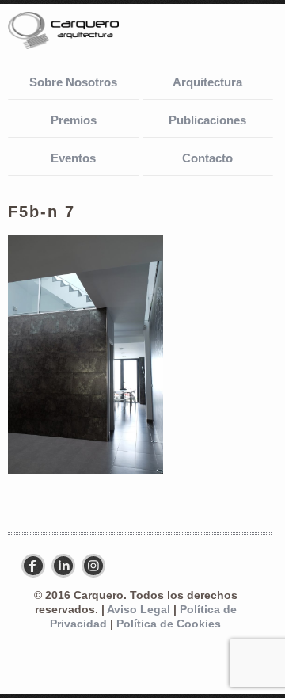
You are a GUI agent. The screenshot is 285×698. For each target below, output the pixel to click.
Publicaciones (207, 120)
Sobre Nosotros (73, 82)
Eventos (73, 158)
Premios (74, 120)
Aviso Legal (138, 610)
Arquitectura (207, 82)
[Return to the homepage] (87, 32)
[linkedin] (67, 565)
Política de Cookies (168, 624)
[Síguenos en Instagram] (97, 565)
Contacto (207, 158)
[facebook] (37, 565)
